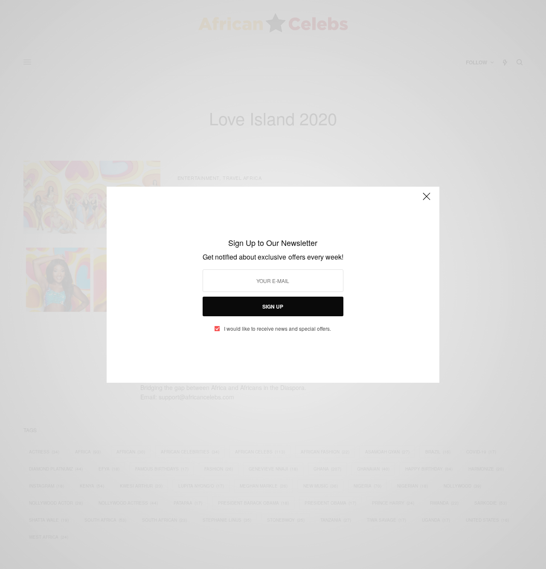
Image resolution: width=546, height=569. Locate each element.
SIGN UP (272, 306)
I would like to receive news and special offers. (277, 328)
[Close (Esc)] (426, 200)
